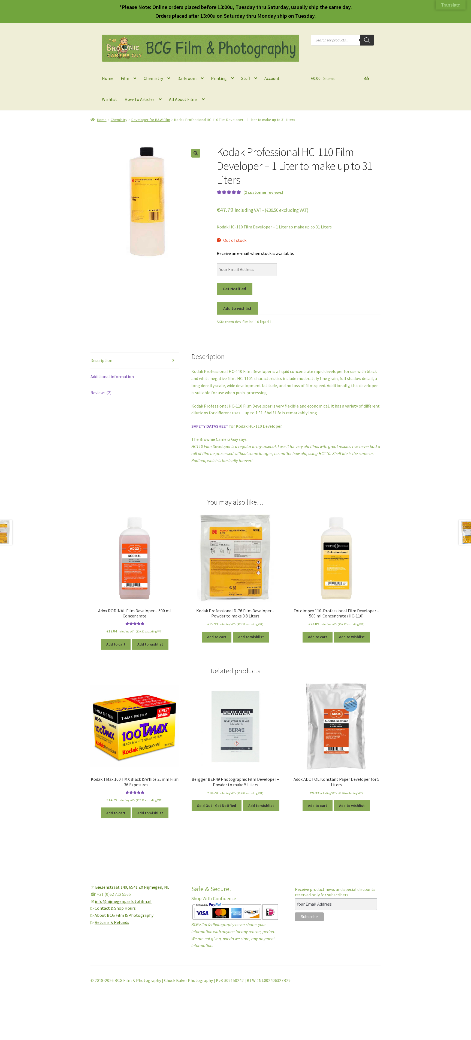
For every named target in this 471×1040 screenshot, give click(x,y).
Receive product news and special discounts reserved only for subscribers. (335, 892)
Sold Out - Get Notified (216, 805)
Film (125, 78)
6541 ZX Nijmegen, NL (149, 887)
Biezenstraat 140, (112, 887)
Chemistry (153, 78)
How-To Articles (140, 99)
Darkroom (187, 78)
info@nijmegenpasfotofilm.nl (123, 901)
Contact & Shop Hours (115, 908)
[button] (195, 153)
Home (107, 78)
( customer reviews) (263, 192)
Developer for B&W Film (150, 119)
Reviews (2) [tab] (100, 392)
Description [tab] (101, 360)
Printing (219, 78)
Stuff (245, 78)
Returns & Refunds (112, 922)
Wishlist (109, 99)
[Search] (367, 40)
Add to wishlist (237, 308)
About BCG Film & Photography (124, 915)
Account (272, 78)
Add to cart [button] (115, 644)
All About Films (183, 99)
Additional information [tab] (112, 376)
